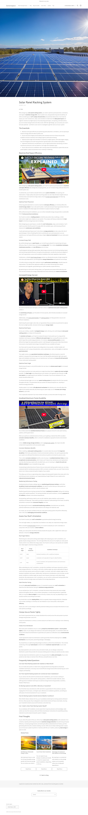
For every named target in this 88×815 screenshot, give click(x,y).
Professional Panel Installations (30, 214)
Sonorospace (11, 811)
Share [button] (21, 109)
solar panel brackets (34, 318)
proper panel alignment (52, 196)
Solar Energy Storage (36, 257)
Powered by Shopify (17, 811)
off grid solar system (49, 443)
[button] (23, 5)
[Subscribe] (54, 794)
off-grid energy (32, 525)
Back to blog (45, 775)
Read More (28, 769)
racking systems (45, 318)
